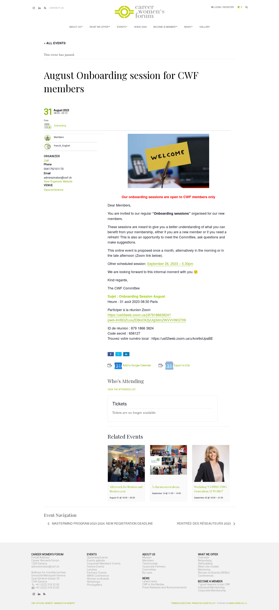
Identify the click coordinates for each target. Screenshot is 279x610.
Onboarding (60, 125)
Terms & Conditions (181, 603)
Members (148, 560)
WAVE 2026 (140, 26)
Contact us (56, 7)
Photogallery (94, 584)
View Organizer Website (58, 181)
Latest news (149, 581)
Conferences (206, 575)
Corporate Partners (154, 566)
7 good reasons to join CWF (214, 584)
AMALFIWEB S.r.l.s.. (238, 603)
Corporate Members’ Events (104, 563)
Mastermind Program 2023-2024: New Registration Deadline (102, 523)
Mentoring (204, 569)
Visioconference (53, 189)
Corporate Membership (212, 590)
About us (75, 26)
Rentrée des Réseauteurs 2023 (204, 523)
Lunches (92, 569)
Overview (203, 557)
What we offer (99, 26)
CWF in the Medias (153, 584)
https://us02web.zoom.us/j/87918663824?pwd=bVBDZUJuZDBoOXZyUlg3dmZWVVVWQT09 (147, 317)
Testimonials (150, 563)
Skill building (205, 563)
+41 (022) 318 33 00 (47, 587)
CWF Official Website (42, 603)
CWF (46, 160)
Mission (146, 557)
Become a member (164, 26)
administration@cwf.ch (45, 566)
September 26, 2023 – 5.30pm (170, 263)
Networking (205, 560)
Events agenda (96, 560)
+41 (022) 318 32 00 (47, 584)
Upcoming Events (97, 557)
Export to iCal (182, 365)
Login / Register (223, 7)
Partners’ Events (97, 572)
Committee (149, 569)
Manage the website (64, 603)
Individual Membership (211, 587)
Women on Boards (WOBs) (214, 572)
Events (121, 26)
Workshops (93, 581)
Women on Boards (98, 578)
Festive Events (95, 566)
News (187, 26)
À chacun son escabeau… (166, 487)
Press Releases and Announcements (164, 587)
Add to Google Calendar (137, 365)
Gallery (204, 26)
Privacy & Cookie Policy (203, 603)
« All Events (55, 43)
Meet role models (208, 566)
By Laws (147, 572)
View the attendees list (122, 389)
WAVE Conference (98, 575)
